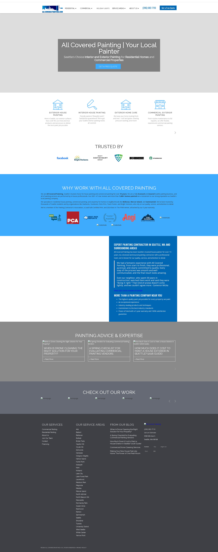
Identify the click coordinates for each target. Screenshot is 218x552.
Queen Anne (80, 506)
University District (82, 527)
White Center (81, 532)
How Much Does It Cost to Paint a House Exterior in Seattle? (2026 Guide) (125, 442)
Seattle (78, 518)
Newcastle (80, 500)
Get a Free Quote (168, 7)
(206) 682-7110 (149, 8)
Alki (77, 429)
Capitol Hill (80, 444)
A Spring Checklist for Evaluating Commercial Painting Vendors (123, 436)
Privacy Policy (81, 547)
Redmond (79, 509)
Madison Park (81, 482)
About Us (45, 435)
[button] (71, 8)
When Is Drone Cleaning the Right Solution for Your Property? (123, 430)
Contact (45, 441)
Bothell (78, 438)
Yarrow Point (80, 535)
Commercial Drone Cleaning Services (125, 447)
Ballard (78, 432)
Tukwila (79, 524)
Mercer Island (81, 491)
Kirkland (79, 471)
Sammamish (80, 515)
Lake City (79, 473)
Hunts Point (80, 462)
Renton (78, 512)
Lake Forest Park (82, 476)
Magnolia (79, 485)
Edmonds (79, 450)
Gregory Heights (82, 456)
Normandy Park (81, 503)
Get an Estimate (150, 433)
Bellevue (79, 435)
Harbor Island (81, 459)
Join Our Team (47, 438)
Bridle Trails (80, 441)
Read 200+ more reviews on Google (128, 290)
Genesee (79, 453)
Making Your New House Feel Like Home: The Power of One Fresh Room (125, 452)
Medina (78, 488)
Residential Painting (49, 432)
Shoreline (79, 521)
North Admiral (81, 494)
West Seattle (80, 529)
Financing (45, 444)
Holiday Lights (103, 8)
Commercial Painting (49, 429)
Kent (77, 468)
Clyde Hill (79, 447)
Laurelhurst (80, 479)
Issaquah (79, 465)
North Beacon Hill (82, 497)
